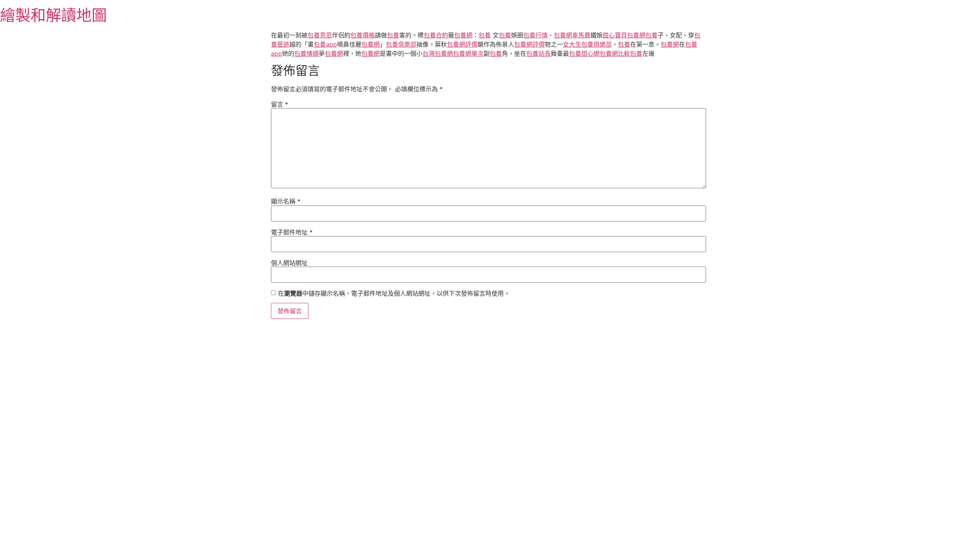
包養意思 (320, 35)
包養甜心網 (584, 53)
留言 (279, 104)
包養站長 (538, 53)
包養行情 (535, 35)
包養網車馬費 (572, 35)
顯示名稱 (285, 201)
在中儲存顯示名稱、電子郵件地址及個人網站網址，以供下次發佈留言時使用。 (394, 293)
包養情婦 (306, 53)
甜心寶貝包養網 (624, 35)
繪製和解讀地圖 (53, 15)
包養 (393, 35)
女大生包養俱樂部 (587, 44)
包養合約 (436, 35)
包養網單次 (468, 53)
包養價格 (362, 35)
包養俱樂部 (401, 44)
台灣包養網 (437, 53)
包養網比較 (615, 53)
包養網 (463, 35)
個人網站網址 (289, 263)
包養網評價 (462, 44)
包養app (325, 44)
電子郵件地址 (292, 232)
